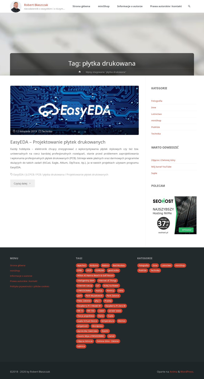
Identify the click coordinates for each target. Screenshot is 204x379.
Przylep (108, 300)
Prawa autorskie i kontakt (23, 281)
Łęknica (81, 346)
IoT (97, 285)
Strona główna (17, 265)
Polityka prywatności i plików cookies (29, 286)
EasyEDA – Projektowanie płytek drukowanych (57, 142)
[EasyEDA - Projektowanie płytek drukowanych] (74, 110)
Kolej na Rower (111, 285)
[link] (189, 6)
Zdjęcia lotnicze (85, 341)
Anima (173, 371)
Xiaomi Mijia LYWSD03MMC (90, 336)
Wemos (121, 320)
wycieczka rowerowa (87, 330)
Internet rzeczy (84, 285)
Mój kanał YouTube (161, 166)
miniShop (156, 120)
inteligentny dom (85, 280)
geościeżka (113, 270)
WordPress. (187, 371)
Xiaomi (105, 330)
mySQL (99, 290)
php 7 (97, 300)
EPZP (89, 270)
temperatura (107, 320)
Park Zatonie (113, 295)
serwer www (115, 310)
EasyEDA (18, 174)
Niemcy (110, 290)
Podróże (155, 126)
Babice (105, 265)
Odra (120, 290)
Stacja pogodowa (85, 315)
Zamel (111, 336)
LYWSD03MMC (84, 290)
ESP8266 (100, 270)
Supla (154, 173)
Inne (153, 107)
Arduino (94, 265)
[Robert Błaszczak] (16, 6)
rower (101, 310)
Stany (101, 315)
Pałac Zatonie (84, 300)
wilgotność (82, 326)
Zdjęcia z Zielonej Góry (163, 160)
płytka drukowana (54, 174)
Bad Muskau (119, 265)
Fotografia (156, 100)
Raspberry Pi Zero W (115, 305)
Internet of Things (107, 280)
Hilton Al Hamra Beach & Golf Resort (95, 275)
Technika (47, 131)
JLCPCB (30, 174)
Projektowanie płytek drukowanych (87, 174)
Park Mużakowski (94, 295)
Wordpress (97, 326)
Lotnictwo (156, 113)
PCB (38, 174)
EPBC (79, 270)
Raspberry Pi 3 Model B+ (89, 305)
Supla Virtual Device (87, 320)
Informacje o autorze (21, 275)
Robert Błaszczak (36, 5)
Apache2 (81, 265)
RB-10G (90, 310)
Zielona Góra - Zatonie (108, 341)
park (79, 295)
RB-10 (80, 310)
